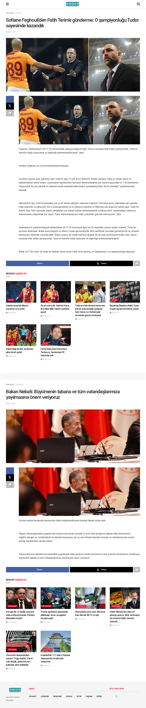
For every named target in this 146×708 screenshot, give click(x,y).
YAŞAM (89, 696)
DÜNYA (69, 696)
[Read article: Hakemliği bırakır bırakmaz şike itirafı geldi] (21, 335)
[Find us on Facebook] (111, 696)
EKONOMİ (57, 696)
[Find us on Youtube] (121, 696)
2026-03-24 (12, 313)
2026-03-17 (46, 316)
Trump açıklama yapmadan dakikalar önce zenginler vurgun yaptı (54, 615)
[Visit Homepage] (73, 4)
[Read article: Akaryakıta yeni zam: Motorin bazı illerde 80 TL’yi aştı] (90, 598)
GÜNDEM (45, 696)
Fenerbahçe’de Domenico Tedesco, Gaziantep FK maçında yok (54, 352)
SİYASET (32, 696)
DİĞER (99, 696)
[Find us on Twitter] (116, 696)
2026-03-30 (12, 622)
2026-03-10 (115, 313)
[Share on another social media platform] (10, 113)
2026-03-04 (12, 356)
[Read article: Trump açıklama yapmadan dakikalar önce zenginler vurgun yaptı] (56, 598)
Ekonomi (20, 385)
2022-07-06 (10, 32)
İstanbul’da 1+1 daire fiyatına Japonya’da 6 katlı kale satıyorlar (55, 658)
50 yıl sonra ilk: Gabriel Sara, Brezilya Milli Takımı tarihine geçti (55, 308)
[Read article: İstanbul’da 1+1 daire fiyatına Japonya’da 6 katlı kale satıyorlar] (56, 641)
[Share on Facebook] (10, 99)
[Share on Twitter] (10, 106)
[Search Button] (138, 4)
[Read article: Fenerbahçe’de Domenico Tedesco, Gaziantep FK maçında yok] (56, 335)
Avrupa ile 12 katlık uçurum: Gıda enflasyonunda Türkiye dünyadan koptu (20, 615)
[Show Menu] (7, 4)
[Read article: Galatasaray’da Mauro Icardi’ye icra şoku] (21, 292)
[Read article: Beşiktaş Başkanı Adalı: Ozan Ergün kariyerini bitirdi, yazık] (125, 292)
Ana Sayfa (10, 13)
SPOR (19, 13)
